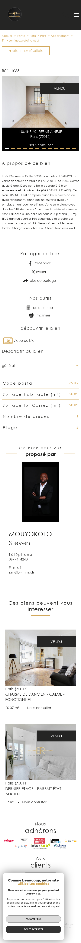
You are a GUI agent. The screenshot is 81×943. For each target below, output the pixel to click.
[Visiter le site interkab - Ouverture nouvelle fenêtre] (40, 846)
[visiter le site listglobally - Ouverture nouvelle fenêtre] (21, 846)
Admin (67, 927)
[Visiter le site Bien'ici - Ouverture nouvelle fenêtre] (71, 841)
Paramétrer (33, 919)
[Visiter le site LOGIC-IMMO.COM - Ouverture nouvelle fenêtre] (54, 841)
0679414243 (18, 559)
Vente (21, 35)
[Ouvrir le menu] (76, 15)
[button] (7, 148)
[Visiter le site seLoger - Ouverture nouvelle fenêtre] (9, 841)
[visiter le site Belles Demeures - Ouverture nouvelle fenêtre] (24, 841)
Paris (33, 35)
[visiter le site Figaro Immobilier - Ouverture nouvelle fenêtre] (39, 841)
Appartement (60, 35)
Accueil (7, 35)
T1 (3, 40)
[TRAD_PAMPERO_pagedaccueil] (15, 20)
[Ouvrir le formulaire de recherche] (65, 15)
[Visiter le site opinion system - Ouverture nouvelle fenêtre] (60, 846)
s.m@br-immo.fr (21, 572)
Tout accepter (34, 929)
